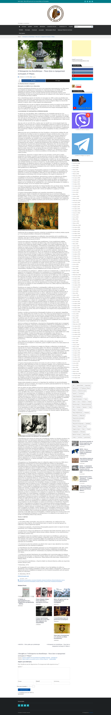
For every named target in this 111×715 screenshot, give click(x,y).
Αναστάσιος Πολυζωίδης (36, 580)
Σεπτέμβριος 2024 (76, 210)
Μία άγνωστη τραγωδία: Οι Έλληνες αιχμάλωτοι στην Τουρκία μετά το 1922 (86, 443)
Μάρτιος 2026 (76, 173)
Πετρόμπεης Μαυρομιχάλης (56, 581)
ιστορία (74, 437)
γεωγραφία (41, 30)
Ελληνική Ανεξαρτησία (56, 580)
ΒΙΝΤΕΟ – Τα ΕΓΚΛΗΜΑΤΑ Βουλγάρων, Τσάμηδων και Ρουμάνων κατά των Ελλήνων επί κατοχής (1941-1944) (86, 469)
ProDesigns (91, 712)
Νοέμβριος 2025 (76, 182)
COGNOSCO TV (63, 26)
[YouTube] (90, 1)
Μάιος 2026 (75, 169)
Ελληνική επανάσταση (86, 404)
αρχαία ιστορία (86, 434)
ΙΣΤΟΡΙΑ (36, 26)
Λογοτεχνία (34, 30)
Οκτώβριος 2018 (76, 357)
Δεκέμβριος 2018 (76, 352)
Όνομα (19, 681)
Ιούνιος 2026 (75, 167)
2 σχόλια (34, 76)
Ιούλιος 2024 (75, 214)
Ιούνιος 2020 (76, 315)
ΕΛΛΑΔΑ (24, 26)
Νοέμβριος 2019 (76, 330)
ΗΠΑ (73, 407)
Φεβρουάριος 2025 (77, 200)
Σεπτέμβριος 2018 (76, 359)
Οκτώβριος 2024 (76, 208)
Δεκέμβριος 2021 (76, 278)
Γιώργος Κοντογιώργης (77, 399)
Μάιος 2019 (75, 342)
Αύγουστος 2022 (76, 262)
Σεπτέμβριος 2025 (76, 186)
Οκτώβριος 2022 (76, 258)
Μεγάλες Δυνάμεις (40, 581)
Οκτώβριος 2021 (76, 282)
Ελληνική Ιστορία (76, 404)
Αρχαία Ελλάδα (80, 385)
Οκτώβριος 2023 (76, 233)
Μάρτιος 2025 (76, 198)
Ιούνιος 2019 (75, 340)
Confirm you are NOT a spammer (26, 693)
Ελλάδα (89, 401)
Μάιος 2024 (75, 219)
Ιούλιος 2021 (75, 289)
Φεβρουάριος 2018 (77, 373)
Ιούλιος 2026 (75, 165)
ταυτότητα (80, 437)
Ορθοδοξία (88, 423)
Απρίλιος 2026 (76, 171)
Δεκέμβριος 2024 (76, 204)
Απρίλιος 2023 (76, 245)
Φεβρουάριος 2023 (77, 249)
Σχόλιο (20, 666)
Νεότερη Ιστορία (47, 581)
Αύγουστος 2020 (76, 311)
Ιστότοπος (56, 681)
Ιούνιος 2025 (75, 192)
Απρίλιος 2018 (76, 369)
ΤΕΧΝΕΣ (21, 30)
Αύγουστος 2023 (76, 237)
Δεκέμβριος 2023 (76, 229)
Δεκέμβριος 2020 (76, 303)
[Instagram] (87, 1)
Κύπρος (74, 410)
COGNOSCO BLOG (51, 26)
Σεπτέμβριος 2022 (76, 260)
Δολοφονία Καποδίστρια (47, 580)
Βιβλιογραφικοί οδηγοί (51, 30)
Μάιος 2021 (75, 293)
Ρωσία (85, 426)
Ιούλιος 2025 (75, 190)
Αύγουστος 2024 (76, 212)
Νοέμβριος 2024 (76, 206)
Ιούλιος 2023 (75, 239)
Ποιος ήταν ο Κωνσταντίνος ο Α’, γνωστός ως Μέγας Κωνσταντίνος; (61, 637)
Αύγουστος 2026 (76, 163)
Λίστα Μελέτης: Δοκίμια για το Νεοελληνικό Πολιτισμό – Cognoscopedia (86, 460)
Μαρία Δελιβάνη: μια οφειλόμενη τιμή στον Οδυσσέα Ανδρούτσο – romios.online (39, 659)
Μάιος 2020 (75, 317)
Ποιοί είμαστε (22, 33)
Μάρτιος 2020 (76, 322)
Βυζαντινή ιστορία (82, 390)
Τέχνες (83, 429)
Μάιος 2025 (75, 194)
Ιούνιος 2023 (75, 241)
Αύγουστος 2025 (76, 188)
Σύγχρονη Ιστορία (76, 429)
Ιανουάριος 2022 (76, 276)
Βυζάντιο (74, 390)
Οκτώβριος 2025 (76, 184)
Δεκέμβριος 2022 (76, 254)
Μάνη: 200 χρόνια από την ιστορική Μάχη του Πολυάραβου (61, 601)
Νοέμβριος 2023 (76, 231)
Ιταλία (90, 407)
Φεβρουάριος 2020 (77, 324)
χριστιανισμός (87, 437)
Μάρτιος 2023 (76, 247)
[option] (43, 1)
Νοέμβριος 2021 (76, 280)
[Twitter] (92, 1)
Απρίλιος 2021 (76, 295)
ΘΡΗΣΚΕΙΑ (42, 26)
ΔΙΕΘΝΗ (30, 26)
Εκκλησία (84, 401)
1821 (74, 385)
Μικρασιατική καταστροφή (78, 418)
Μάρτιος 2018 (76, 371)
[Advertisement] (81, 48)
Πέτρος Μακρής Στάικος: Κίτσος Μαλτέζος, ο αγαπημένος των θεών (42, 601)
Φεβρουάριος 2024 (77, 225)
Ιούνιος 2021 (75, 291)
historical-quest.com (23, 576)
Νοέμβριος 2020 (76, 305)
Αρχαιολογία (87, 385)
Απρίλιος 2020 (76, 320)
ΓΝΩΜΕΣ (71, 26)
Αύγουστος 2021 (76, 287)
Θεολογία (78, 407)
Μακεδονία (86, 412)
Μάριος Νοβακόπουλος (77, 412)
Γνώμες (85, 399)
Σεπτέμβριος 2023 (76, 235)
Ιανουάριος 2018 (76, 375)
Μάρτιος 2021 (76, 297)
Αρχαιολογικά (75, 388)
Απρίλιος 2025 (76, 196)
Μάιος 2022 (75, 268)
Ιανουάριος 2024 (76, 227)
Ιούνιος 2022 (75, 266)
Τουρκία (88, 429)
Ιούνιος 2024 (75, 217)
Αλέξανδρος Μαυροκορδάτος (25, 580)
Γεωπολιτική (81, 393)
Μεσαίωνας (75, 415)
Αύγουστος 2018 (76, 361)
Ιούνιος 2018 (75, 365)
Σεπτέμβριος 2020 (77, 309)
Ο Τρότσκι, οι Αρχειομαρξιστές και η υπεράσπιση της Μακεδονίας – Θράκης (26, 601)
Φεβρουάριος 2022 (77, 274)
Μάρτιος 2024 (76, 223)
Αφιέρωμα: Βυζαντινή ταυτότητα (65, 30)
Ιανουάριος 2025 (76, 202)
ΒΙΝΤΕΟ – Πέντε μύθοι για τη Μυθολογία (29, 644)
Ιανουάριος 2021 (76, 301)
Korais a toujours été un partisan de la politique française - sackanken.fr (39, 657)
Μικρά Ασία (82, 415)
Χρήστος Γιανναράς (77, 434)
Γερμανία (74, 393)
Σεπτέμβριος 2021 (76, 285)
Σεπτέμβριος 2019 (76, 334)
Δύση (79, 401)
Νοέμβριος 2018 (76, 355)
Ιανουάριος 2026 (76, 177)
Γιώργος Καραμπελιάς (77, 396)
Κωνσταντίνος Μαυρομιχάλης (30, 581)
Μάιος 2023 (75, 243)
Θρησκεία (85, 407)
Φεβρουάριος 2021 (77, 299)
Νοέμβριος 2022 (76, 256)
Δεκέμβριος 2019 (76, 328)
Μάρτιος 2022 (76, 272)
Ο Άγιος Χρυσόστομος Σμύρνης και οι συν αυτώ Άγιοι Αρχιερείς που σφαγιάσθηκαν (42, 620)
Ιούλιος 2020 (76, 313)
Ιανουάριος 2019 (76, 350)
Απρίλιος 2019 (76, 344)
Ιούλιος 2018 (75, 363)
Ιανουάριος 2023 (76, 252)
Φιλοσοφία (27, 30)
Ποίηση (74, 426)
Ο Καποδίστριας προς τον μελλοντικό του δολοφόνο (61, 618)
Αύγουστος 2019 (76, 336)
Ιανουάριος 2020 (76, 326)
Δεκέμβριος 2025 (76, 179)
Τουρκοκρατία (75, 431)
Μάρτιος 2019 (76, 346)
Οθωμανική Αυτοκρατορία (78, 423)
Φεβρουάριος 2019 (77, 348)
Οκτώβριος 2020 (76, 307)
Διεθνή (74, 401)
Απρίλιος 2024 (76, 221)
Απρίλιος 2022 (76, 270)
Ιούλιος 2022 (75, 264)
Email (38, 681)
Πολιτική (79, 426)
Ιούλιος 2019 (75, 338)
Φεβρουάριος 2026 (77, 175)
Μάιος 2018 (75, 367)
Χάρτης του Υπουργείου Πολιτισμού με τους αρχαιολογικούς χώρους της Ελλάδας (41, 1)
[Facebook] (85, 1)
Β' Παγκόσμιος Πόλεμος (85, 388)
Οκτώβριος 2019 (76, 332)
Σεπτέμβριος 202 (76, 377)
